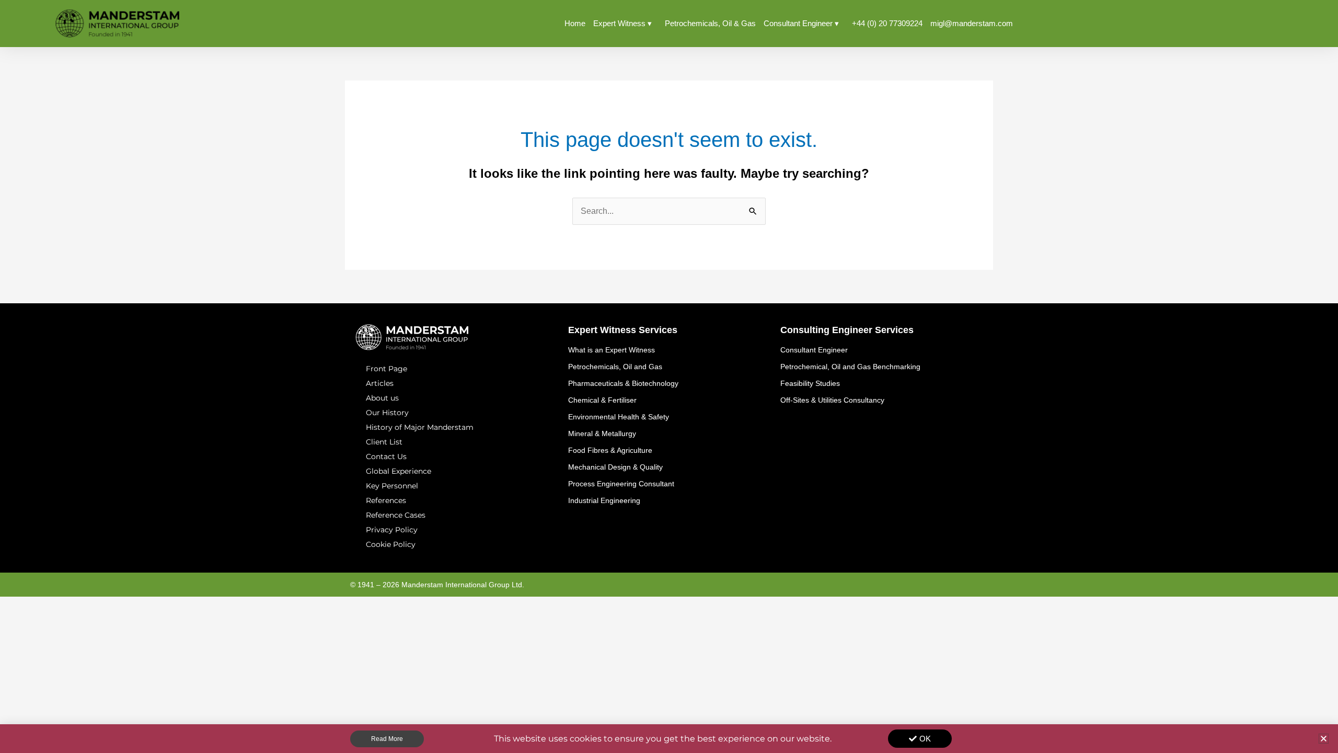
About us (382, 398)
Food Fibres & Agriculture (610, 450)
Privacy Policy (392, 529)
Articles (380, 383)
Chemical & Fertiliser (602, 400)
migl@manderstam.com (971, 23)
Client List (384, 442)
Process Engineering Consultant (621, 484)
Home (574, 23)
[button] (1324, 739)
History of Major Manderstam (420, 427)
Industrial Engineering (604, 500)
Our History (387, 412)
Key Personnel (392, 485)
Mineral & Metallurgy (602, 433)
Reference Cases (395, 515)
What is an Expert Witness (611, 350)
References (386, 500)
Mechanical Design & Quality (615, 467)
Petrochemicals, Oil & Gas (710, 23)
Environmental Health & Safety (618, 417)
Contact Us (386, 456)
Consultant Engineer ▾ (801, 23)
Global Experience (398, 471)
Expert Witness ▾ (622, 23)
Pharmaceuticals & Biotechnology (623, 383)
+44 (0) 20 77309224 (887, 23)
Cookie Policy (391, 544)
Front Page (386, 368)
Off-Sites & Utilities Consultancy (832, 400)
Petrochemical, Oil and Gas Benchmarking (850, 366)
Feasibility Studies (810, 383)
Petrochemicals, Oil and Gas (615, 366)
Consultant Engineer (814, 350)
